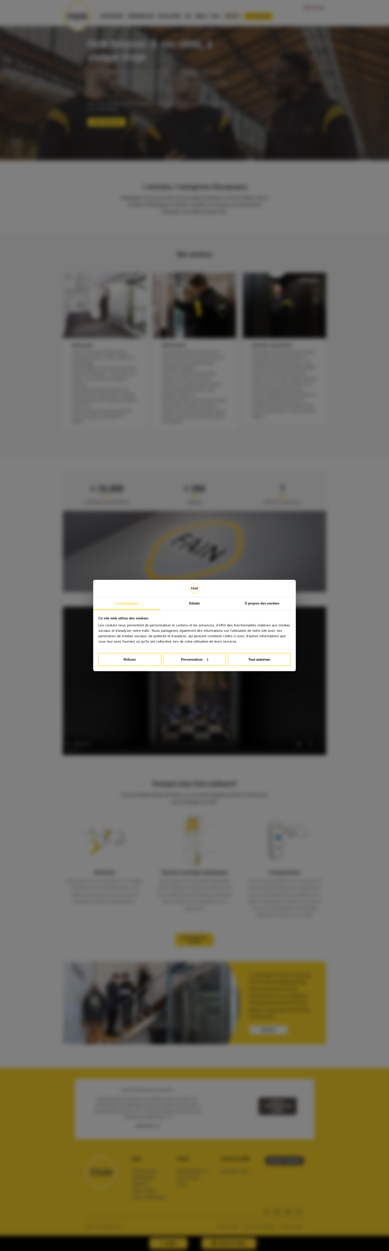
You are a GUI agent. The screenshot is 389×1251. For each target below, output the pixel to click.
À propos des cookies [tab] (262, 603)
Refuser (130, 659)
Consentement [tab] (126, 603)
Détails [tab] (194, 603)
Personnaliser (192, 659)
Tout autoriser (259, 659)
